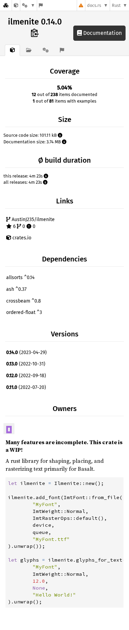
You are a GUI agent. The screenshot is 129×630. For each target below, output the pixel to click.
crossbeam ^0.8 (23, 301)
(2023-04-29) (26, 352)
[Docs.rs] (6, 5)
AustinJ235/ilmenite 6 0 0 (32, 223)
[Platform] (28, 5)
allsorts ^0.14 (20, 277)
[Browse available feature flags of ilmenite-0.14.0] (40, 5)
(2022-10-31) (25, 364)
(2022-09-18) (26, 376)
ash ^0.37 (16, 289)
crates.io (21, 238)
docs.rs (94, 5)
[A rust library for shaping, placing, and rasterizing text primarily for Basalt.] (16, 5)
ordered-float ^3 (24, 312)
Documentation (102, 33)
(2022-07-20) (26, 387)
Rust (116, 5)
